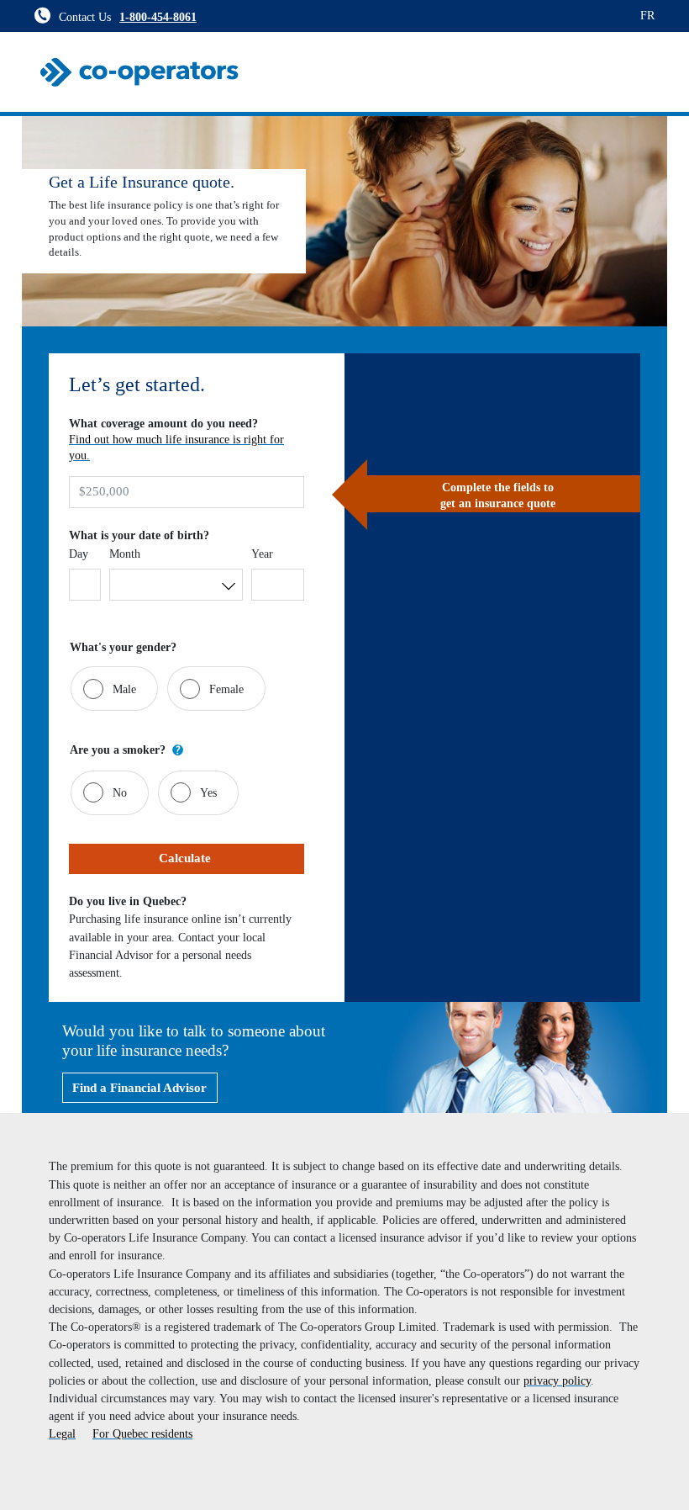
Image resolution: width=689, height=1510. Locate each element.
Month (124, 553)
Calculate (186, 858)
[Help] (178, 750)
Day (78, 553)
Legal (62, 1433)
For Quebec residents (142, 1433)
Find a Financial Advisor (139, 1087)
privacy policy (557, 1380)
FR (647, 15)
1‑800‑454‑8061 (158, 17)
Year (262, 553)
